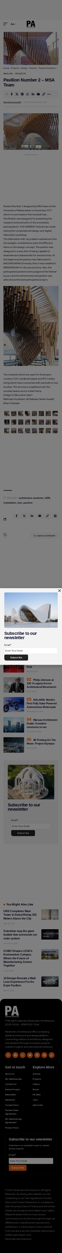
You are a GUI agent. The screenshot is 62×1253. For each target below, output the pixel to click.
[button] (59, 590)
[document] (31, 626)
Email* (7, 644)
